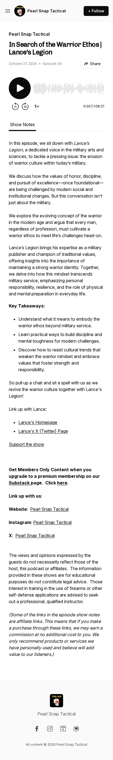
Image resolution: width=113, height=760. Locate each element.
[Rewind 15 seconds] (15, 106)
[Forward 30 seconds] (25, 106)
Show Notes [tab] (22, 124)
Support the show (26, 444)
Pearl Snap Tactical (46, 11)
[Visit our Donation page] (76, 728)
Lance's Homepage (37, 422)
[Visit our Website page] (63, 728)
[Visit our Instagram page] (50, 728)
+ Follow (96, 11)
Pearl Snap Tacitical (35, 535)
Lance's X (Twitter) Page (43, 431)
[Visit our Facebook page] (36, 728)
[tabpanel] (56, 401)
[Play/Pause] (20, 88)
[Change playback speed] (36, 106)
